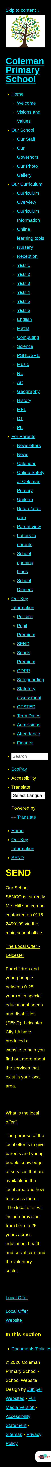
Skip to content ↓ (22, 10)
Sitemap (14, 1434)
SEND (17, 857)
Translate (26, 817)
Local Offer (17, 1297)
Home (17, 830)
